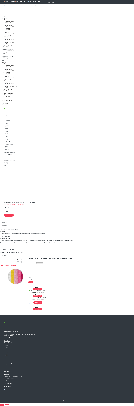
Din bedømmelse (32, 263)
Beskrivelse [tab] (4, 222)
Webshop (4, 18)
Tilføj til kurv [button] (37, 289)
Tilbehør (8, 35)
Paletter (8, 22)
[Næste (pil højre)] (3, 405)
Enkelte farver (10, 21)
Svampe (8, 32)
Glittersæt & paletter (11, 42)
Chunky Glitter (10, 39)
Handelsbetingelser (10, 363)
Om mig (3, 57)
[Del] (6, 404)
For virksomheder (9, 50)
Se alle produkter (11, 26)
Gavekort (6, 46)
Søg (4, 14)
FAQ (5, 53)
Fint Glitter (9, 38)
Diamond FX (14, 202)
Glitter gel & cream (11, 41)
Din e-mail (6, 337)
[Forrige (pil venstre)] (1, 405)
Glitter (6, 36)
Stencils (8, 31)
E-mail (30, 279)
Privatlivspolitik (9, 364)
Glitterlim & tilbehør (11, 43)
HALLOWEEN (20, 202)
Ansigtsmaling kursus (7, 56)
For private (7, 52)
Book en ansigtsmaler (7, 49)
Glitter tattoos (8, 45)
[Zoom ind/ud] (1, 404)
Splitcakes (9, 25)
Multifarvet (11, 246)
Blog (3, 60)
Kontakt (6, 59)
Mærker (6, 48)
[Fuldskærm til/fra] (3, 404)
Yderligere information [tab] (7, 224)
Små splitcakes (27, 202)
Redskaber (7, 28)
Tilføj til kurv (9, 215)
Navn (29, 277)
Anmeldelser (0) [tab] (5, 225)
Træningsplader (10, 33)
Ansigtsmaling (8, 19)
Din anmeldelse (32, 275)
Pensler (8, 29)
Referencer (7, 55)
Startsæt (8, 24)
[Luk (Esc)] (8, 404)
